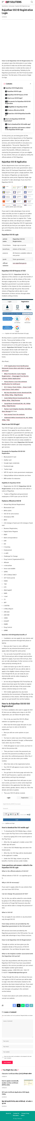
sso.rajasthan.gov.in (19, 263)
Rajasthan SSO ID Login (14, 91)
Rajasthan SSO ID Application (14, 88)
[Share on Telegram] (27, 1005)
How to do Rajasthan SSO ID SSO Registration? (14, 120)
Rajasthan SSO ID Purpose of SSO (18, 94)
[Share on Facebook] (14, 1005)
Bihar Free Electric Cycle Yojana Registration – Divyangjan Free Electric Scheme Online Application (15, 376)
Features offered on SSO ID (16, 110)
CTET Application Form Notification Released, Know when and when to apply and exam (16, 368)
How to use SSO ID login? (15, 98)
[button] (3, 2)
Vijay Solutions (13, 1)
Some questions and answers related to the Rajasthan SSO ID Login (17, 128)
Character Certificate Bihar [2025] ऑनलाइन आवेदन (17, 1073)
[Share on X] (19, 1005)
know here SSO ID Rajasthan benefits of (18, 114)
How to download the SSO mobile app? (19, 124)
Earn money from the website (14, 414)
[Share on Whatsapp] (23, 1005)
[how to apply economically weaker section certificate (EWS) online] (28, 1082)
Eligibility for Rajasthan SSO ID (18, 107)
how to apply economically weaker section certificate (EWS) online (10, 1083)
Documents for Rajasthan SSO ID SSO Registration (18, 102)
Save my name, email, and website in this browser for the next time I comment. (17, 1057)
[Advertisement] (17, 39)
